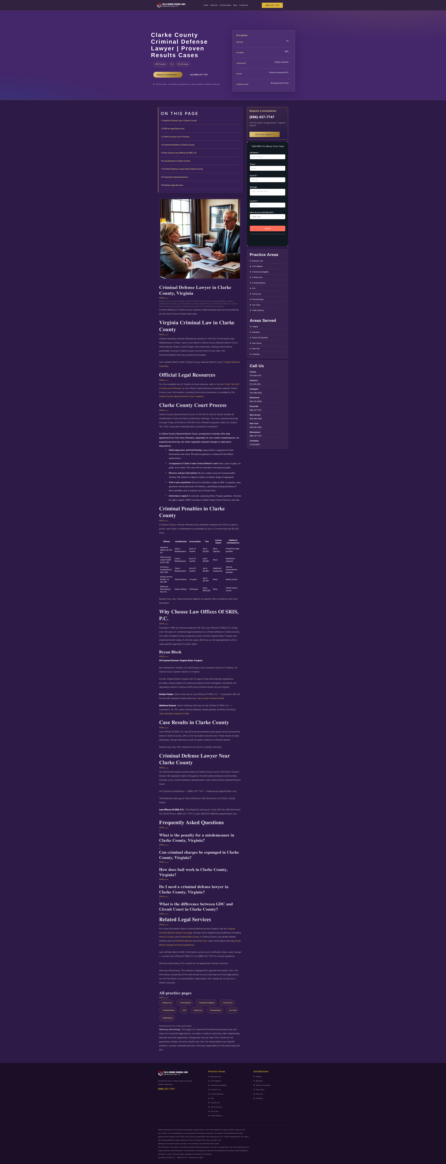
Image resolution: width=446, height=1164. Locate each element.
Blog (235, 5)
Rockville (254, 406)
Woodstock (255, 432)
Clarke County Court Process (176, 136)
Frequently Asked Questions (175, 177)
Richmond (254, 398)
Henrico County (167, 937)
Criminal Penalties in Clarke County (179, 145)
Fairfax (253, 372)
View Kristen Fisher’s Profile (210, 698)
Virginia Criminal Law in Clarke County (180, 120)
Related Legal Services (173, 185)
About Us (214, 5)
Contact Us (243, 5)
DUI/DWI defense (183, 941)
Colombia (254, 441)
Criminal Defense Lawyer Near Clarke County (183, 169)
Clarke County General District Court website (181, 396)
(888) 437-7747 (261, 117)
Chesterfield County (189, 937)
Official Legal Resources (174, 128)
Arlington (254, 389)
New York (254, 423)
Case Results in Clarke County (176, 161)
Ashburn (254, 380)
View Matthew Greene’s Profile (174, 713)
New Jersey (255, 415)
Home (206, 5)
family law (202, 941)
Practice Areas (225, 5)
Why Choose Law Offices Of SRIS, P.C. (180, 153)
